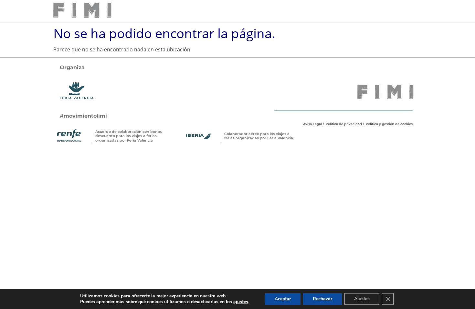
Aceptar (283, 299)
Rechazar (322, 299)
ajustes (240, 302)
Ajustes (362, 299)
